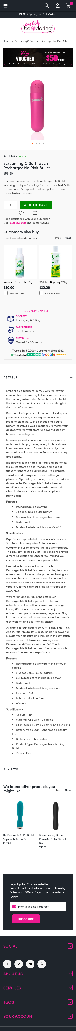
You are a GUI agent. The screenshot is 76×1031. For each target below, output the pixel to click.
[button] (32, 143)
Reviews (11, 769)
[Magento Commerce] (38, 26)
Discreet (21, 316)
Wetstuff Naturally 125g (18, 282)
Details (10, 377)
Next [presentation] (68, 237)
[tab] (38, 378)
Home (6, 41)
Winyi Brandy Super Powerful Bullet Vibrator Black (53, 839)
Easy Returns (24, 327)
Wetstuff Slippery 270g (53, 282)
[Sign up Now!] (38, 65)
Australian (22, 338)
